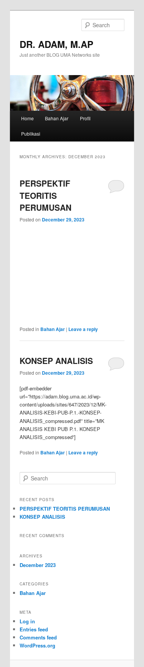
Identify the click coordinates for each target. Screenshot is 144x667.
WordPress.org (37, 645)
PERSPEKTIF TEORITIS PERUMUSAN (45, 195)
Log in (27, 621)
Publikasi (30, 133)
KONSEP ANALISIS (56, 360)
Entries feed (34, 629)
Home (27, 118)
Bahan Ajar (56, 118)
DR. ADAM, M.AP (56, 44)
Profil (85, 118)
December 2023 (38, 565)
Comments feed (38, 637)
